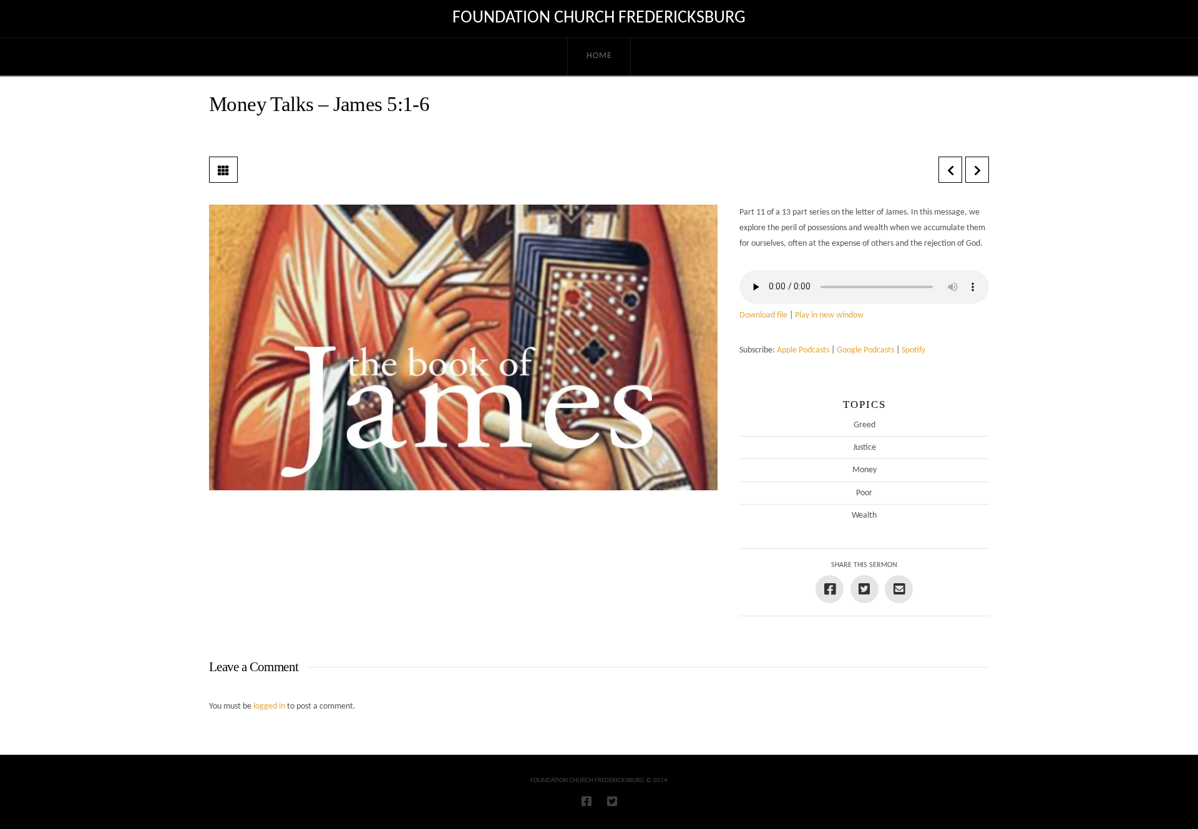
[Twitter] (612, 801)
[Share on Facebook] (830, 589)
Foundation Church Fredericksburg (599, 18)
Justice (864, 447)
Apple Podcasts (803, 350)
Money (864, 470)
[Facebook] (587, 801)
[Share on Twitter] (864, 589)
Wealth (864, 515)
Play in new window (829, 315)
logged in (269, 706)
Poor (864, 493)
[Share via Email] (899, 589)
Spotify (913, 350)
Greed (864, 425)
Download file (763, 315)
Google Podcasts (865, 350)
